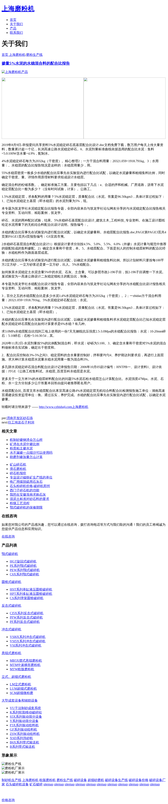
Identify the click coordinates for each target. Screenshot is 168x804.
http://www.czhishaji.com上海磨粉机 (63, 407)
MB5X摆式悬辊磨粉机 (26, 660)
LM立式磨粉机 (20, 684)
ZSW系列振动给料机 (25, 734)
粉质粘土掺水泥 (21, 448)
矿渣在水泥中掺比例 (24, 444)
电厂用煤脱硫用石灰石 (26, 481)
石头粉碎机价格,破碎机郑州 (30, 486)
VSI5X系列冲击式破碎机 (27, 641)
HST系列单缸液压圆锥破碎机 (31, 589)
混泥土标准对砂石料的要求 (29, 499)
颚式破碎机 (10, 554)
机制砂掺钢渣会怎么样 (26, 439)
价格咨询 (8, 800)
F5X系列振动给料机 (24, 725)
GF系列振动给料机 (23, 729)
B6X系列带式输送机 (24, 742)
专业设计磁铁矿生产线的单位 (31, 477)
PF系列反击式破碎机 (25, 621)
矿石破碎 (36, 784)
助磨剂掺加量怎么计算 (26, 457)
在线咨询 (8, 536)
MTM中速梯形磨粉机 (25, 665)
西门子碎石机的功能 (24, 490)
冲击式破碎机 (11, 629)
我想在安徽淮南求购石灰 (28, 494)
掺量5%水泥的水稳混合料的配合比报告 (36, 63)
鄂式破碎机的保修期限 (26, 507)
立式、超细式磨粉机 (16, 676)
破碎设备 (80, 780)
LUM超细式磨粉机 (23, 688)
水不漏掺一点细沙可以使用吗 (31, 452)
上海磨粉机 (30, 780)
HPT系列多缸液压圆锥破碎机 (31, 593)
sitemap (48, 784)
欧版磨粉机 (47, 780)
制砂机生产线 (11, 780)
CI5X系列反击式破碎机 (26, 613)
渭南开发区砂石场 (20, 418)
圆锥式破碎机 (11, 582)
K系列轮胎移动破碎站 (26, 712)
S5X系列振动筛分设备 (26, 716)
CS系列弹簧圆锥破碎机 (26, 598)
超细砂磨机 (96, 780)
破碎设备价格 (138, 780)
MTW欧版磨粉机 (22, 669)
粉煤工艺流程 (20, 503)
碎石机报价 (18, 473)
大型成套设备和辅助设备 (20, 700)
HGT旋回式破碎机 (23, 561)
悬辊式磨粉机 (11, 653)
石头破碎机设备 (17, 784)
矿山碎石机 (18, 464)
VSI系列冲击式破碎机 (25, 645)
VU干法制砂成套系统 (25, 708)
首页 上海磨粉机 (13, 54)
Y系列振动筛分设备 (24, 721)
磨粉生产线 (34, 54)
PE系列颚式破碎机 (23, 565)
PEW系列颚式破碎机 (25, 570)
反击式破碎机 (11, 605)
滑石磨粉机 (18, 468)
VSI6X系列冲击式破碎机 (27, 637)
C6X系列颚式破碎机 (24, 574)
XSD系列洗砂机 (21, 738)
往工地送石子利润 (21, 422)
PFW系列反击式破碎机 (26, 617)
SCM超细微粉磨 (21, 693)
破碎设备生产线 (116, 780)
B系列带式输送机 (22, 746)
